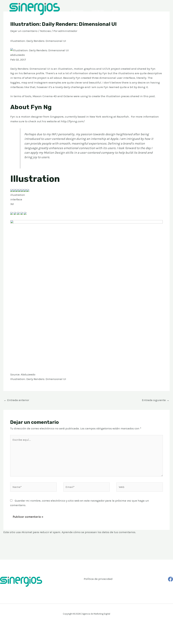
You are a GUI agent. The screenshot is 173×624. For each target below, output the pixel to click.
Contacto (98, 10)
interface (16, 199)
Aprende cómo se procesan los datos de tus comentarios (98, 532)
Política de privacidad (98, 578)
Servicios (77, 10)
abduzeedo (17, 54)
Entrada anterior (16, 400)
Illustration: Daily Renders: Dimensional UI (38, 379)
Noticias (45, 31)
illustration (17, 194)
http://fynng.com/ (73, 121)
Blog (115, 10)
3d (12, 204)
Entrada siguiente (155, 400)
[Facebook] (170, 579)
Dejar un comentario (24, 31)
